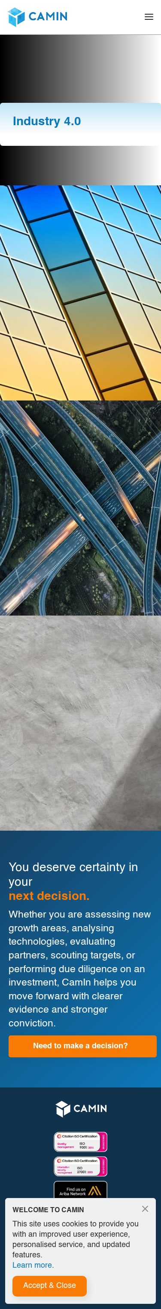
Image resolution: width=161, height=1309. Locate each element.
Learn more (32, 1265)
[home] (37, 17)
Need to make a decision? (80, 1046)
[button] (149, 17)
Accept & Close (49, 1286)
